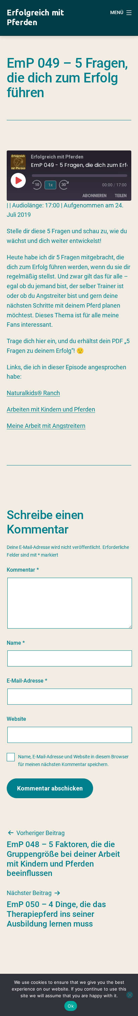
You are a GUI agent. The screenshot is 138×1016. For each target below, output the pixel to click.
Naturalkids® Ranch (33, 392)
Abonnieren (94, 195)
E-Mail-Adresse (27, 681)
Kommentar (23, 570)
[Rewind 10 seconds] (37, 185)
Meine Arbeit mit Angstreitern (46, 425)
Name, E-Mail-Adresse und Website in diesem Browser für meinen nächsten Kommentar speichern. (73, 760)
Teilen (121, 195)
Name (16, 643)
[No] (129, 995)
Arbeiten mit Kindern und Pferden (51, 409)
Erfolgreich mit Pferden (35, 17)
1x (50, 185)
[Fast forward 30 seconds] (69, 185)
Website (16, 719)
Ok (71, 1006)
